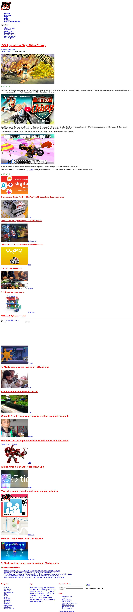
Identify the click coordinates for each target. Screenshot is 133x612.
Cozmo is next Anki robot (11, 268)
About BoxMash (67, 596)
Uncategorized (9, 608)
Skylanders (8, 605)
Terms (64, 598)
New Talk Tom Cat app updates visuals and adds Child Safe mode (34, 440)
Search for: (4, 322)
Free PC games (67, 608)
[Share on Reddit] (7, 87)
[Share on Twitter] (4, 87)
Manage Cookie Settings (66, 611)
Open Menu (4, 25)
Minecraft (7, 599)
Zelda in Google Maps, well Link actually (22, 538)
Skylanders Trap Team (38, 597)
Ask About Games (68, 606)
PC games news (13, 567)
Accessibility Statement (69, 603)
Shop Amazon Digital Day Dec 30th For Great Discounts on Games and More (32, 197)
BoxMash (7, 590)
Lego (29, 487)
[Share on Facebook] (2, 87)
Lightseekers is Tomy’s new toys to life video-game (22, 244)
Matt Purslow (6, 51)
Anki (29, 217)
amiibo (6, 587)
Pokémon (7, 602)
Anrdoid (30, 363)
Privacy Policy (66, 600)
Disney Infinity (8, 592)
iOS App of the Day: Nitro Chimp (23, 45)
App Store (30, 170)
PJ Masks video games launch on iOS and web (25, 367)
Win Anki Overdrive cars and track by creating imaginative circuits (35, 416)
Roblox (6, 603)
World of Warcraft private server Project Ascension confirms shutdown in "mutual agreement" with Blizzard (38, 574)
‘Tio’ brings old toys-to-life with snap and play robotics (29, 491)
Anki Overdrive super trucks (12, 292)
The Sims (7, 607)
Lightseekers (32, 241)
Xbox (40, 601)
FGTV (43, 592)
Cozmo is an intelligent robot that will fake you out (21, 221)
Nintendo (31, 535)
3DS (29, 387)
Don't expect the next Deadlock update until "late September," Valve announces (29, 572)
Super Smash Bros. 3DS (41, 598)
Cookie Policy (66, 601)
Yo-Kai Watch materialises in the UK (19, 391)
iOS (29, 463)
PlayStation (44, 595)
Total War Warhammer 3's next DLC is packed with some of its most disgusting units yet (32, 575)
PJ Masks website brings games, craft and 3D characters (30, 563)
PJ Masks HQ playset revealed (13, 316)
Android (30, 288)
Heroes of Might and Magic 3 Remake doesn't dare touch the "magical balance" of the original (34, 577)
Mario (6, 597)
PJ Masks (31, 312)
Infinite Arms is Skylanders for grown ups (22, 467)
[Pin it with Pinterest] (10, 87)
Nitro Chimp (11, 49)
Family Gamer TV (68, 605)
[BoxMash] (66, 6)
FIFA (5, 594)
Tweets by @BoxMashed (9, 444)
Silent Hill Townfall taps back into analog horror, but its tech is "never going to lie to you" (32, 571)
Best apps (4, 49)
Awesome (7, 589)
